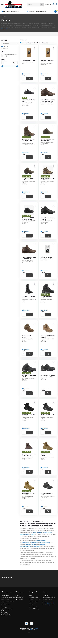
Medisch (31, 605)
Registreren (18, 595)
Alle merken (6, 46)
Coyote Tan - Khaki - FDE (10, 54)
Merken (4, 16)
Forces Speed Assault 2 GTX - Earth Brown (48, 100)
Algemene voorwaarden (7, 609)
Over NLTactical (5, 595)
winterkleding (34, 542)
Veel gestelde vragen (6, 605)
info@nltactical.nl (51, 605)
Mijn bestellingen (19, 597)
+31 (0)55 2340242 (49, 603)
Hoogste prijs (45, 42)
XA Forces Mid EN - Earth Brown (27, 179)
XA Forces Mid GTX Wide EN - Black (28, 218)
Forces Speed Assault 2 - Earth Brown (29, 257)
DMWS (36, 628)
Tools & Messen (32, 603)
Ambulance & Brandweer (35, 599)
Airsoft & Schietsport (34, 607)
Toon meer (4, 29)
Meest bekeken (29, 42)
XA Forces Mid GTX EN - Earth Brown (48, 139)
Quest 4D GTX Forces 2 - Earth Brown (28, 454)
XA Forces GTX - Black (48, 375)
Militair (30, 595)
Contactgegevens (5, 607)
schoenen (43, 540)
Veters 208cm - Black (28, 60)
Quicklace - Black (46, 257)
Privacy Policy (4, 612)
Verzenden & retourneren (7, 601)
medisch (22, 534)
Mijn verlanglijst (19, 599)
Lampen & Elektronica (34, 609)
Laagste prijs (37, 42)
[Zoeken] (42, 4)
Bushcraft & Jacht (33, 601)
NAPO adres (4, 603)
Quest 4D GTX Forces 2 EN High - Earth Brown (28, 140)
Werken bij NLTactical (6, 614)
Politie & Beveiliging (33, 597)
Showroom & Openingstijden (8, 597)
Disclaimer (3, 611)
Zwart (5, 56)
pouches (34, 544)
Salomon (5, 48)
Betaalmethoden (5, 599)
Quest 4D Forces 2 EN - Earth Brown (48, 179)
